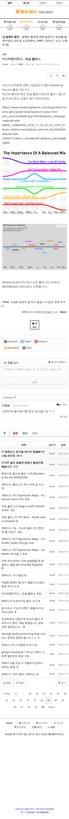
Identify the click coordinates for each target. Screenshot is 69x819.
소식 (34, 433)
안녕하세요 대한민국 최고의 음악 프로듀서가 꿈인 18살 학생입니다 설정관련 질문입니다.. (22, 622)
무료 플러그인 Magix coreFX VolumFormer (23, 508)
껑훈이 (52, 654)
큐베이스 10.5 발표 (12, 575)
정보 (25, 433)
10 (17, 455)
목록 (8, 682)
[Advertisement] (34, 772)
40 (14, 707)
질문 (15, 433)
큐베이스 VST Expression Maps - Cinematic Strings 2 (23, 551)
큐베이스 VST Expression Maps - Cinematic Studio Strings (23, 541)
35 (34, 700)
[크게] (51, 76)
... (23, 693)
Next (52, 707)
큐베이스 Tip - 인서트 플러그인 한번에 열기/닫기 (22, 530)
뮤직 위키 (28, 11)
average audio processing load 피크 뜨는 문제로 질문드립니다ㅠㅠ (23, 635)
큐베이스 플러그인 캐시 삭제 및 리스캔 (22, 486)
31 (6, 700)
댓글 (65, 416)
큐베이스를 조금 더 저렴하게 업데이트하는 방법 (22, 665)
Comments (9, 397)
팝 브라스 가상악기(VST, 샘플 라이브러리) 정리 (22, 610)
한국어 (59, 2)
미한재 (6, 405)
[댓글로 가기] (63, 76)
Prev (7, 693)
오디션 (44, 21)
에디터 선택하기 (58, 362)
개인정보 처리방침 (45, 808)
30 (65, 693)
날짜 (63, 444)
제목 (23, 444)
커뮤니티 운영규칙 (24, 808)
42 (28, 707)
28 (51, 693)
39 (62, 700)
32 (13, 700)
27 (44, 693)
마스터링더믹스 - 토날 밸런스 (21, 59)
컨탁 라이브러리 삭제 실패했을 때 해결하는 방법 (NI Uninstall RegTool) (22, 562)
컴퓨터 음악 (12, 36)
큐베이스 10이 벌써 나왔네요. (18, 674)
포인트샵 (60, 21)
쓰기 (63, 682)
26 (37, 693)
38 (55, 700)
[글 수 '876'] (5, 433)
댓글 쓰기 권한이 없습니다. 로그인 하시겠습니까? (33, 369)
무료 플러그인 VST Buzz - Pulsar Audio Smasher (23, 519)
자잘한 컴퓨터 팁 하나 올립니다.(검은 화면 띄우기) (23, 584)
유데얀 (52, 635)
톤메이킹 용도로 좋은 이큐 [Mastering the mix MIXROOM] (23, 475)
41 (21, 707)
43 (35, 707)
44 (42, 707)
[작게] (57, 76)
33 (20, 700)
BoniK (5, 64)
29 (58, 693)
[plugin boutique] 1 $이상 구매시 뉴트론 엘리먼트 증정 (23, 654)
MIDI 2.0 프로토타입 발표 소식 (19, 601)
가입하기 (43, 2)
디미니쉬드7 (45, 12)
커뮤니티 (11, 21)
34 (27, 700)
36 (41, 700)
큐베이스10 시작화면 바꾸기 (18, 645)
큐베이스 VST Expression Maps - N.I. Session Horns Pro (23, 497)
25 (30, 693)
